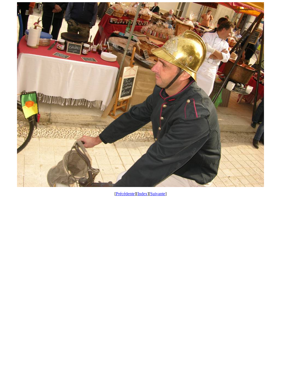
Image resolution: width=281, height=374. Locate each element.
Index (142, 193)
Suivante (157, 193)
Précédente (125, 193)
